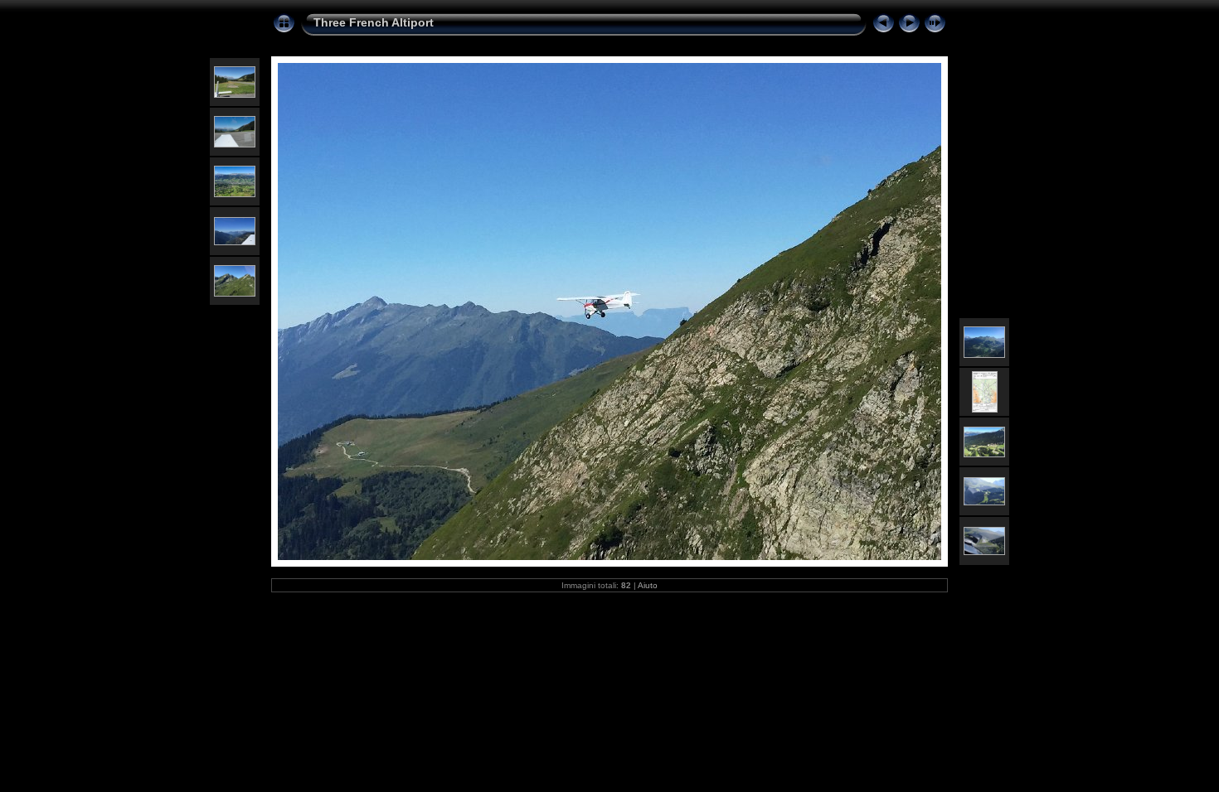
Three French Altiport (373, 22)
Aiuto (648, 585)
